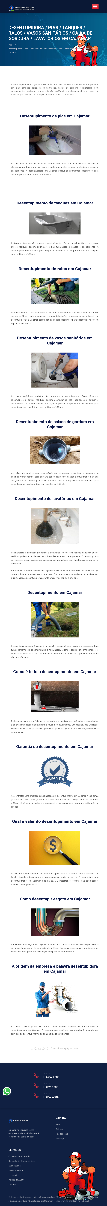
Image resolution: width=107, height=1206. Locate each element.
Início (11, 44)
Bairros (59, 1129)
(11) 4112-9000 (50, 1087)
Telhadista (13, 1184)
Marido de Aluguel (16, 1179)
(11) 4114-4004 (50, 1097)
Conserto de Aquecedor (19, 1156)
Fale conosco (61, 1133)
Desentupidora (15, 1170)
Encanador (13, 1175)
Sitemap (59, 1138)
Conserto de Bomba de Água (21, 1161)
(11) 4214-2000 (50, 1077)
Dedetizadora (15, 1165)
